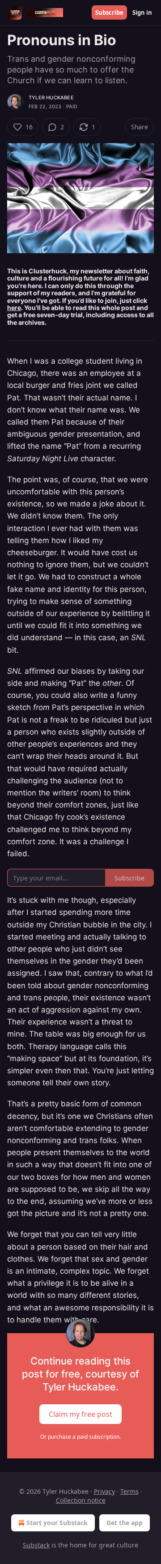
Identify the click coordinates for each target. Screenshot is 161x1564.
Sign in (142, 12)
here (14, 307)
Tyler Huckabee (51, 97)
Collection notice (81, 1500)
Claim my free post (80, 1414)
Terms (129, 1491)
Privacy (104, 1491)
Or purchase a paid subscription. (80, 1437)
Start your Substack (57, 1522)
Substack (36, 1545)
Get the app (124, 1522)
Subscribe (109, 12)
